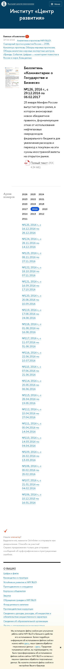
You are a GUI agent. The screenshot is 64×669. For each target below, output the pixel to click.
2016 (35, 209)
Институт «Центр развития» (32, 14)
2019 (33, 203)
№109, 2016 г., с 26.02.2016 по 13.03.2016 (31, 456)
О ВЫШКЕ (9, 568)
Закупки (7, 595)
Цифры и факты (11, 573)
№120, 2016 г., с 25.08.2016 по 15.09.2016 (31, 299)
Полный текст (39, 163)
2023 (24, 199)
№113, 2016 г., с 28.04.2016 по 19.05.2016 (31, 399)
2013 (33, 213)
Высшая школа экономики (21, 3)
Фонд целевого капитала (15, 604)
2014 (24, 213)
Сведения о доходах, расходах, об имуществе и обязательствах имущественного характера (27, 615)
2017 (25, 209)
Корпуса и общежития (14, 591)
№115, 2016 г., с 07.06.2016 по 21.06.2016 (31, 370)
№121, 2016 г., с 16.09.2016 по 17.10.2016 (31, 285)
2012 (41, 213)
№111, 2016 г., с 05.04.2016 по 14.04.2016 (31, 427)
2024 (41, 194)
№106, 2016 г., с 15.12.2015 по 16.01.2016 (31, 498)
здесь (26, 643)
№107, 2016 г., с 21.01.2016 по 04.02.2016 (31, 484)
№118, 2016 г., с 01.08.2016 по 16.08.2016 (31, 328)
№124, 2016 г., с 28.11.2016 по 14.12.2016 (31, 243)
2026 (24, 194)
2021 (41, 199)
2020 (24, 203)
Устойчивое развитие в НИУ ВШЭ (20, 582)
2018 (41, 203)
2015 (44, 209)
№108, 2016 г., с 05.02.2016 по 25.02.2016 (31, 470)
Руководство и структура (15, 577)
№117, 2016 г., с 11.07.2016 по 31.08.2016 (31, 342)
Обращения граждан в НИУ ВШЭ (19, 600)
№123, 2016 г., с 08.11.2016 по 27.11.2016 (31, 257)
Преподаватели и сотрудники (18, 586)
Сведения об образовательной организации (25, 621)
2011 (24, 218)
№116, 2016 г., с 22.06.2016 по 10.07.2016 (31, 356)
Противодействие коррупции (18, 609)
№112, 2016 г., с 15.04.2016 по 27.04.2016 (31, 413)
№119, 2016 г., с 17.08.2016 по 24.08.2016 (31, 314)
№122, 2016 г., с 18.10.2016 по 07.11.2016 (31, 271)
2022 (33, 199)
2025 (33, 194)
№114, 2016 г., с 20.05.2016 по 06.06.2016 (31, 385)
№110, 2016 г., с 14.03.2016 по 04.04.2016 (31, 442)
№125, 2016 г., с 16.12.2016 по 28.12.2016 (31, 229)
